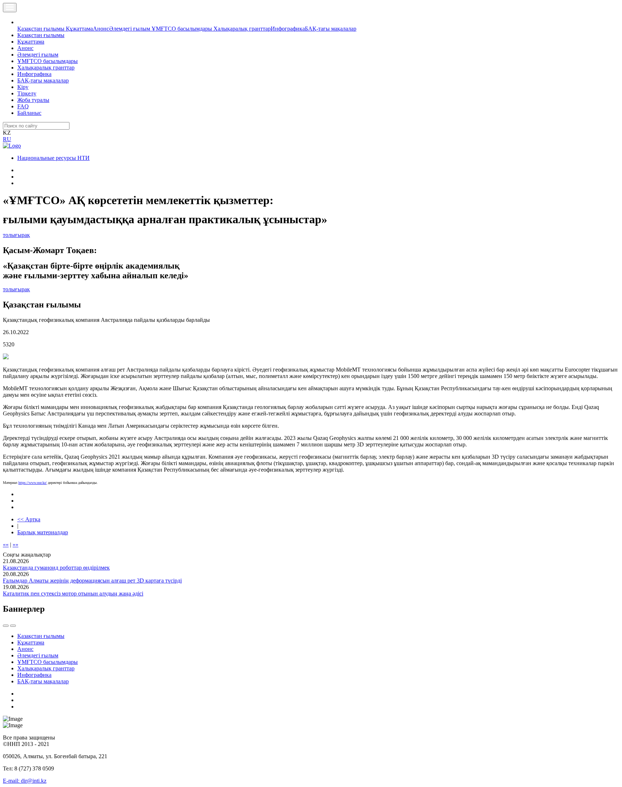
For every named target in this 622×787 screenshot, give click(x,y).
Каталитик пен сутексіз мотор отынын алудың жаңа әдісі (73, 593)
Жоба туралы (33, 100)
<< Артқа (28, 519)
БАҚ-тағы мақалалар (330, 29)
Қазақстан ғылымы (41, 29)
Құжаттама (79, 29)
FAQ (23, 106)
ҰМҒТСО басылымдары (182, 29)
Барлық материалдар (42, 532)
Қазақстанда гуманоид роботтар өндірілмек (56, 568)
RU (7, 139)
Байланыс (29, 113)
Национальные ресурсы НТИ (53, 158)
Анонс (101, 29)
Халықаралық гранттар (242, 29)
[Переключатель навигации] (10, 7)
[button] (21, 22)
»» (15, 544)
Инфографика (288, 29)
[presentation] (6, 626)
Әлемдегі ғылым (130, 29)
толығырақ (16, 235)
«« (6, 544)
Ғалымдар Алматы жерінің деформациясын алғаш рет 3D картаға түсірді (92, 580)
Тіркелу (26, 93)
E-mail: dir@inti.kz (24, 781)
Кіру (22, 87)
